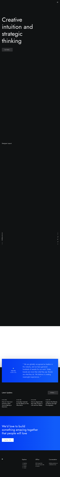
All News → (52, 392)
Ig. (58, 239)
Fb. (58, 237)
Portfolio (24, 466)
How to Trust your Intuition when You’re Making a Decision (7, 404)
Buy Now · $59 (8, 440)
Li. (58, 244)
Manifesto (25, 463)
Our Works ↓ (7, 49)
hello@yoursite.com (2, 236)
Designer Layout (7, 143)
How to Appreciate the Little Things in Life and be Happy (36, 403)
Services (25, 464)
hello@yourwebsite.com (53, 463)
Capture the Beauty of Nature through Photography (51, 403)
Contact (24, 467)
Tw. (58, 241)
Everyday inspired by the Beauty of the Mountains (22, 403)
